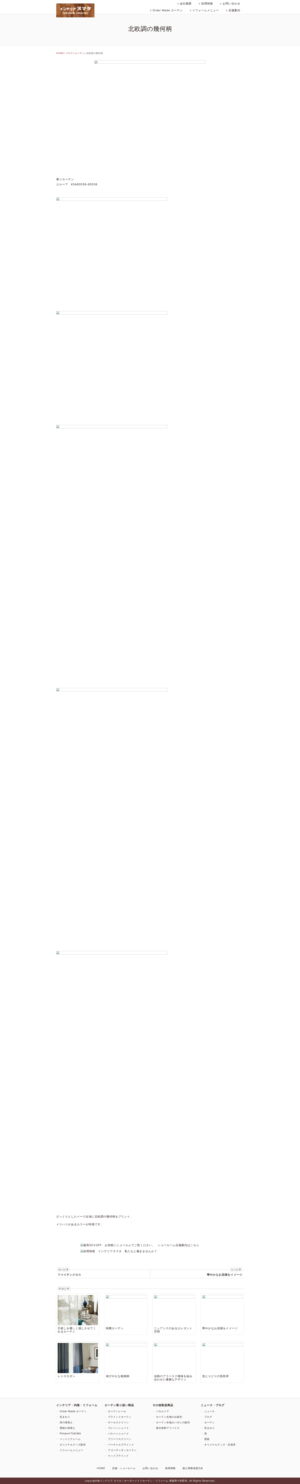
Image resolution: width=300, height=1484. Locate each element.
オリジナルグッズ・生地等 (220, 1444)
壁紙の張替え (67, 1427)
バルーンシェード (118, 1433)
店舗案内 (234, 10)
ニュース (209, 1411)
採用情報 (207, 3)
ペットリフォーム (70, 1439)
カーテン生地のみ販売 (169, 1416)
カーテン (168, 10)
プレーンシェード (118, 1427)
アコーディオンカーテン (122, 1450)
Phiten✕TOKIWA (70, 1433)
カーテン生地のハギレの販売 (173, 1422)
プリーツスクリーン (119, 1439)
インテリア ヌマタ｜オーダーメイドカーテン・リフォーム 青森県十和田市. (144, 1480)
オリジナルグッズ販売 (73, 1444)
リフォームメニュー (205, 10)
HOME (60, 53)
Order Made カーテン (73, 1411)
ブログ (69, 53)
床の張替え (66, 1422)
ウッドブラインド (118, 1455)
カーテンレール (117, 1411)
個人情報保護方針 (192, 1468)
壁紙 (207, 1439)
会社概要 (186, 3)
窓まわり (65, 1416)
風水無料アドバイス (168, 1427)
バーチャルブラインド (121, 1444)
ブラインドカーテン (119, 1416)
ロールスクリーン (118, 1422)
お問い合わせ (231, 3)
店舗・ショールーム (124, 1468)
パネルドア (162, 1411)
